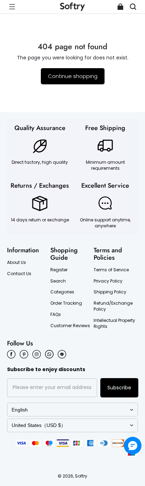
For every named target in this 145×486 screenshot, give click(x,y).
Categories (62, 292)
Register (59, 270)
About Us (16, 262)
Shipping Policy (110, 292)
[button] (12, 7)
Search (58, 281)
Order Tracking (66, 303)
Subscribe (119, 387)
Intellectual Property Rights (114, 323)
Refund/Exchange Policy (113, 306)
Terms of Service (111, 270)
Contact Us (19, 274)
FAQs (55, 314)
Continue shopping (72, 76)
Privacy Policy (108, 281)
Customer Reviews (70, 326)
